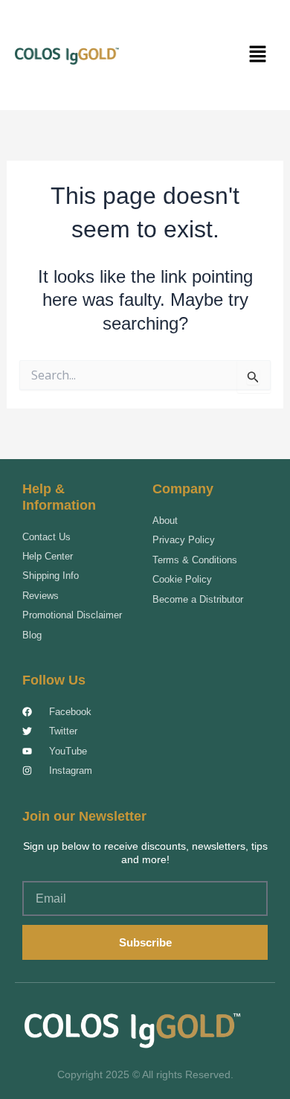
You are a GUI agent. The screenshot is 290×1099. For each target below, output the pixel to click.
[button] (258, 55)
